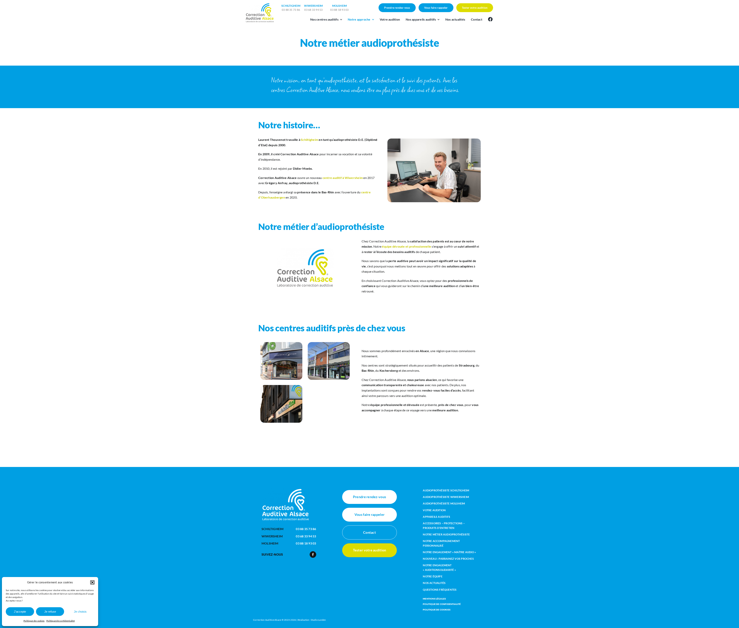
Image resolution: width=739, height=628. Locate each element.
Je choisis (80, 611)
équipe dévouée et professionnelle (406, 246)
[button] (92, 582)
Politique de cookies (33, 620)
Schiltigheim (309, 139)
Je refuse (50, 611)
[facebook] (313, 554)
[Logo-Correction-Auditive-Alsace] (259, 4)
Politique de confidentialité (60, 620)
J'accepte (20, 611)
